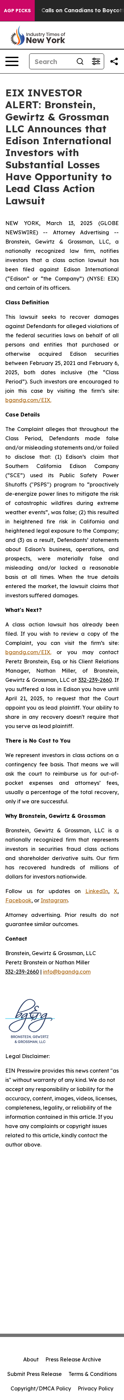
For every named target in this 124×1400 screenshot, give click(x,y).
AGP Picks (17, 11)
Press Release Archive (73, 1359)
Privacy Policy (95, 1388)
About (31, 1359)
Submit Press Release (34, 1374)
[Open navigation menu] (12, 61)
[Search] (80, 61)
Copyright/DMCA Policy (41, 1388)
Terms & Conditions (92, 1374)
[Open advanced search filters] (96, 61)
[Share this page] (114, 61)
